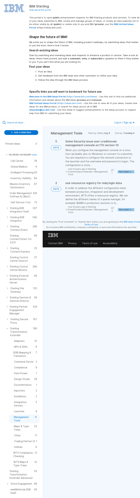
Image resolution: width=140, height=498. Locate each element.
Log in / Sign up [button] (123, 122)
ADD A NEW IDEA (22, 132)
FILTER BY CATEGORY (20, 154)
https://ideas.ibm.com (69, 103)
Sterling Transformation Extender (82, 170)
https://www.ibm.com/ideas (81, 96)
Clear (34, 154)
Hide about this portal (40, 10)
